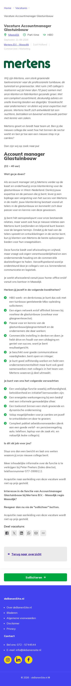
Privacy (11, 628)
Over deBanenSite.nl (19, 607)
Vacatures (21, 8)
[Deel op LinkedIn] (21, 533)
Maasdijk (13, 34)
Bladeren (12, 612)
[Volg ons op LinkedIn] (18, 660)
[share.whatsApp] (29, 533)
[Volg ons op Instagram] (8, 660)
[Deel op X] (14, 533)
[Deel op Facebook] (7, 533)
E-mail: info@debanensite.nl (24, 650)
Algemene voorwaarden (21, 618)
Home (7, 8)
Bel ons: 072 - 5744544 (21, 644)
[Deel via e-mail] (36, 533)
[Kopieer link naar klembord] (43, 533)
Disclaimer (13, 623)
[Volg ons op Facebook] (29, 660)
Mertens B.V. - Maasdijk (16, 44)
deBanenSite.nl (39, 677)
